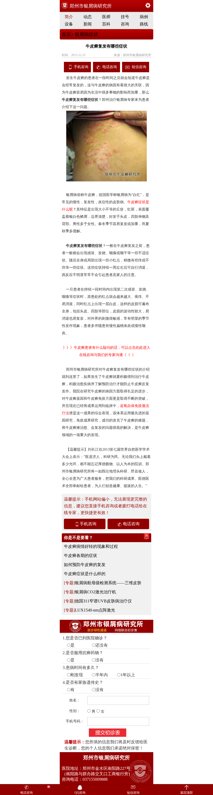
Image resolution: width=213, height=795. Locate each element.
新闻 (87, 24)
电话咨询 (109, 67)
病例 (144, 17)
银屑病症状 (86, 34)
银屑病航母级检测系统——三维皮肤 (108, 583)
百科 (106, 24)
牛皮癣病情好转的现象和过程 (91, 546)
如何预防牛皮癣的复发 (84, 564)
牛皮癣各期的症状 (80, 555)
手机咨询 (81, 67)
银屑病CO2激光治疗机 (95, 592)
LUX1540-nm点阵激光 (95, 610)
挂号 (125, 17)
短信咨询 (139, 67)
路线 (144, 24)
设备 (69, 24)
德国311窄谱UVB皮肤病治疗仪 (103, 601)
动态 (87, 17)
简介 (69, 17)
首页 (66, 34)
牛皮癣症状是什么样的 (84, 573)
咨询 (125, 24)
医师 (106, 17)
